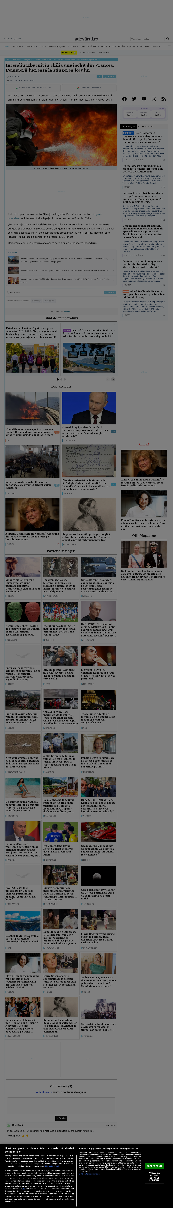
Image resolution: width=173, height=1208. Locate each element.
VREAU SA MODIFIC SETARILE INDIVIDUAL (154, 1177)
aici (23, 1188)
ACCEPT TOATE (154, 1166)
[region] (86, 1176)
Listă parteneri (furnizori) (90, 1174)
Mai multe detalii (52, 1166)
